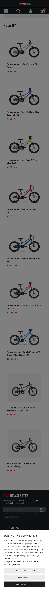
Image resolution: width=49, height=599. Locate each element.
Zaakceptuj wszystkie (24, 584)
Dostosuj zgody (24, 577)
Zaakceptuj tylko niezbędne (24, 571)
